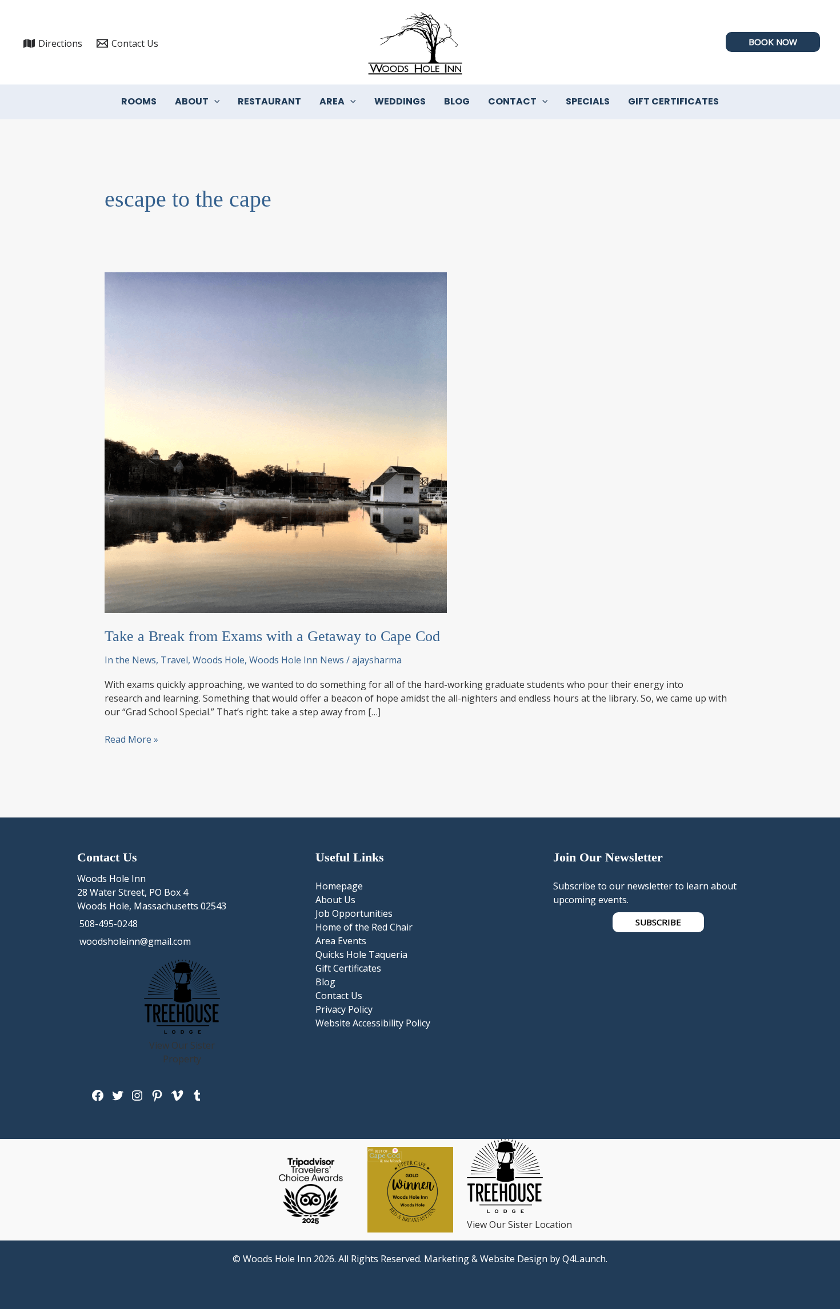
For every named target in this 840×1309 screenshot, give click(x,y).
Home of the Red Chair (364, 927)
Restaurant (269, 101)
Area (332, 101)
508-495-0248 (107, 923)
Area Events (340, 941)
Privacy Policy (344, 1009)
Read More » (131, 739)
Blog (457, 101)
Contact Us (338, 995)
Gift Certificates (673, 101)
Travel (174, 660)
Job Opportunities (354, 913)
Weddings (400, 101)
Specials (588, 101)
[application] (214, 101)
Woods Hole (219, 660)
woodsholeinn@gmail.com (134, 941)
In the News (130, 660)
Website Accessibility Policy (372, 1023)
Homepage (339, 886)
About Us (335, 899)
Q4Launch (584, 1258)
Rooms (139, 101)
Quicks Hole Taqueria (361, 954)
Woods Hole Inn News (296, 660)
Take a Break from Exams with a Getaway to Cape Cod (272, 636)
